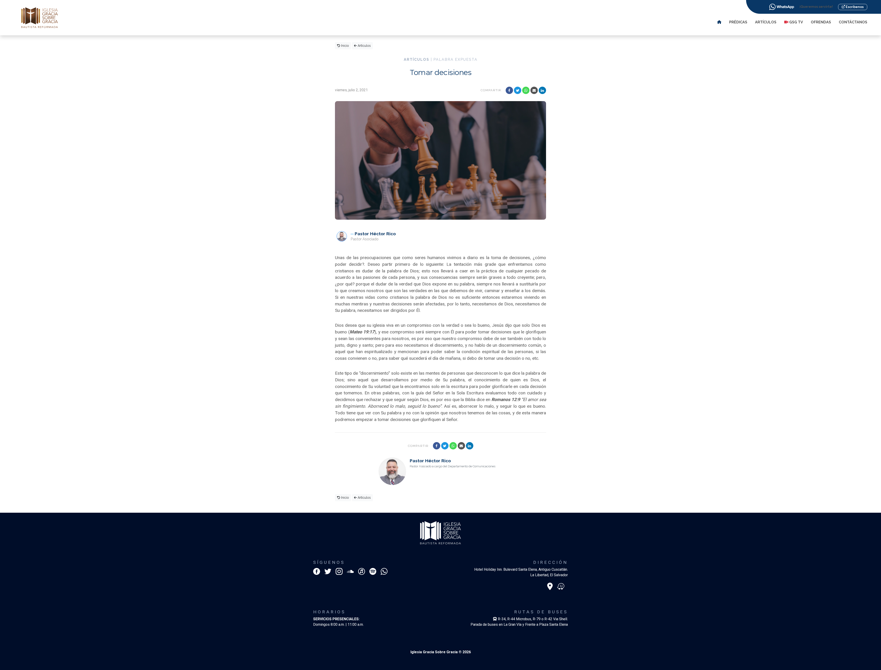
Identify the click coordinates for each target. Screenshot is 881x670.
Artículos (765, 22)
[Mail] (534, 90)
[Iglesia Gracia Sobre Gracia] (39, 17)
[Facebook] (509, 90)
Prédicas (738, 22)
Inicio (344, 45)
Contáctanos (853, 22)
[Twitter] (517, 90)
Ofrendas (821, 22)
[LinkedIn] (542, 90)
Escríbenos (854, 7)
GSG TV (795, 22)
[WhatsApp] (526, 90)
